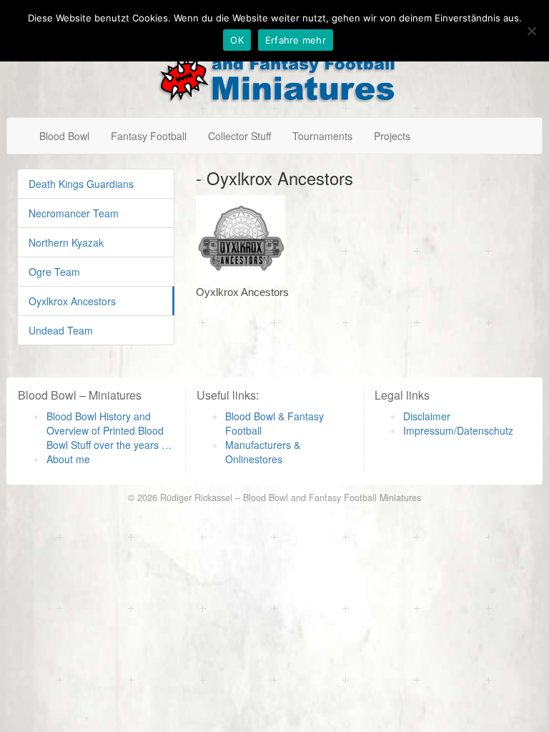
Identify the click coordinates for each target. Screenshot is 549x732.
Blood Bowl (64, 136)
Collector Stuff (239, 136)
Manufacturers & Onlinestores (262, 451)
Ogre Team (54, 271)
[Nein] (531, 31)
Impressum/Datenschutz (458, 430)
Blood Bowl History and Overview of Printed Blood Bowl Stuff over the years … (109, 430)
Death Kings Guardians (81, 184)
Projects (392, 136)
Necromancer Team (74, 213)
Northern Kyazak (66, 242)
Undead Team (61, 330)
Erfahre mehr (295, 40)
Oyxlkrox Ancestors (72, 301)
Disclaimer (426, 416)
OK (237, 40)
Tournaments (322, 136)
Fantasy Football (149, 136)
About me (68, 459)
